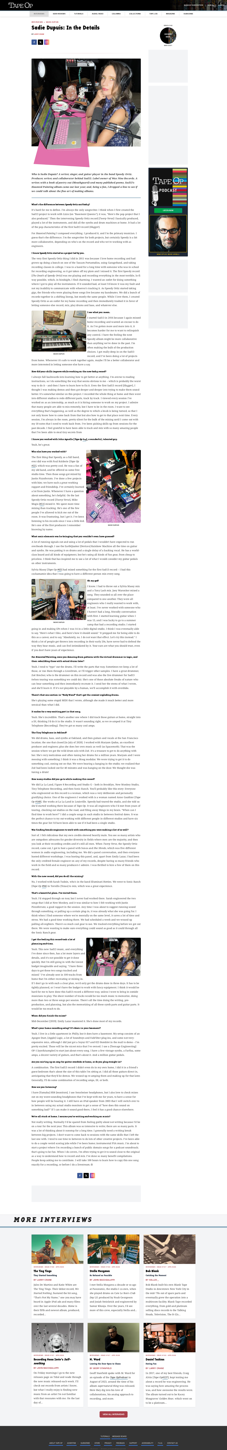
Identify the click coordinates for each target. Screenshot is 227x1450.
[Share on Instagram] (46, 42)
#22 (34, 465)
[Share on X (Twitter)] (40, 42)
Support (133, 1443)
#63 (59, 569)
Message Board (119, 1436)
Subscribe (188, 14)
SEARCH (221, 5)
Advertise (71, 1443)
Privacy (108, 1443)
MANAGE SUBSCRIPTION (193, 5)
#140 (38, 801)
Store (97, 1443)
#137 (165, 1377)
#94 (44, 886)
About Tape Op (55, 1443)
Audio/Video (97, 14)
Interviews (39, 14)
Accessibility (147, 1443)
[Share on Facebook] (34, 42)
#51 (42, 503)
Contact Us (172, 1443)
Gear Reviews (59, 14)
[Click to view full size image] (86, 113)
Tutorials (78, 14)
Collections (135, 14)
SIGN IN (211, 5)
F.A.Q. (160, 1443)
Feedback (120, 1443)
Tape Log (153, 14)
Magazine (170, 14)
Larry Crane (39, 34)
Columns (116, 14)
